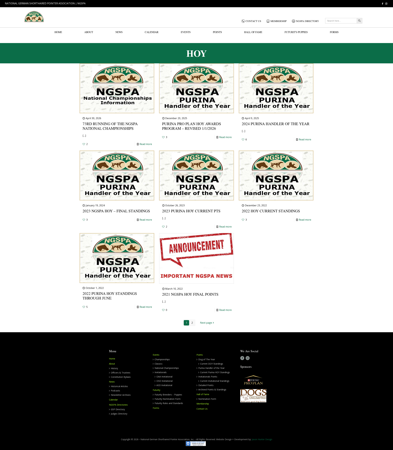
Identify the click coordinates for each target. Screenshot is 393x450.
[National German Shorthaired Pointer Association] (34, 16)
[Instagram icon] (386, 3)
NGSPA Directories (118, 404)
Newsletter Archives (121, 394)
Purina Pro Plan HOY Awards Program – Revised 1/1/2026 (191, 126)
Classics (158, 363)
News (112, 381)
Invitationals (161, 372)
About (112, 363)
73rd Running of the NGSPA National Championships (110, 126)
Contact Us (202, 408)
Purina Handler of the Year (211, 368)
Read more (146, 144)
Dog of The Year (206, 359)
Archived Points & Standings (212, 389)
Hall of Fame (202, 394)
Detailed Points (206, 385)
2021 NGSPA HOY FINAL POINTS (190, 294)
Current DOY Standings (211, 363)
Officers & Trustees (120, 372)
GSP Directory (118, 409)
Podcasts (115, 390)
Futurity (156, 390)
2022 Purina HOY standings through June (110, 296)
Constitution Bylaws (121, 376)
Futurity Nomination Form (168, 398)
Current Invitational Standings (214, 380)
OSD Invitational (164, 380)
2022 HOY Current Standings (271, 210)
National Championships (167, 368)
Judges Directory (119, 413)
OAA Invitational (164, 376)
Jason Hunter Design (262, 439)
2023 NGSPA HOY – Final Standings (116, 210)
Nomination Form (207, 398)
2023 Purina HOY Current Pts (191, 210)
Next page (206, 322)
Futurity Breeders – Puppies (168, 394)
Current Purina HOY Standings (215, 372)
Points (199, 354)
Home (112, 358)
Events (156, 354)
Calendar (113, 399)
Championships (162, 359)
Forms (156, 407)
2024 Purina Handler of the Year (275, 123)
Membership (202, 403)
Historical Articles (119, 386)
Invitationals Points (207, 376)
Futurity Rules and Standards (169, 403)
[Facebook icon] (382, 3)
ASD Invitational (164, 385)
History (114, 368)
